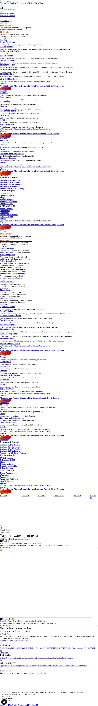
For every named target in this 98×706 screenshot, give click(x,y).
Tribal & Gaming (7, 124)
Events (3, 162)
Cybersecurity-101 (7, 196)
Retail (2, 120)
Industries (3, 355)
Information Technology (11, 111)
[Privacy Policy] (49, 696)
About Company (6, 641)
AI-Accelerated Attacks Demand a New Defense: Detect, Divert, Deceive (32, 86)
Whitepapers (50, 666)
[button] (49, 528)
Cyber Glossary (6, 204)
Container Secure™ (8, 298)
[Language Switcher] (1, 18)
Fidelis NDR (16, 648)
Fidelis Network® (7, 248)
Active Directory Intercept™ (11, 267)
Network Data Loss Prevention (12, 274)
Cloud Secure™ (6, 290)
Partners (3, 145)
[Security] (49, 703)
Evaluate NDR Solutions (10, 180)
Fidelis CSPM (60, 648)
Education (4, 115)
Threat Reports (6, 209)
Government (5, 97)
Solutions (3, 231)
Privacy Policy (33, 692)
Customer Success (8, 158)
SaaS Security (6, 56)
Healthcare (5, 102)
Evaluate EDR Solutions (10, 186)
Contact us (4, 653)
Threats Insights (7, 200)
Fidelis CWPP (89, 648)
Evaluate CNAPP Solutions (11, 184)
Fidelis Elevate (5, 648)
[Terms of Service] (49, 698)
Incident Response (8, 69)
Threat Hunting (7, 74)
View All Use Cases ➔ (10, 79)
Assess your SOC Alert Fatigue (13, 188)
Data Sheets (66, 666)
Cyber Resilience (7, 42)
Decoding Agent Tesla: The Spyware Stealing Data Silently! (23, 621)
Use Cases (4, 305)
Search (2, 530)
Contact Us (4, 493)
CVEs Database (6, 193)
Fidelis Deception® (8, 261)
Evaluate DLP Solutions (10, 182)
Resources (4, 440)
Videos (3, 219)
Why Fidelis (4, 403)
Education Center (27, 666)
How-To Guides (6, 217)
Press (2, 149)
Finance (3, 106)
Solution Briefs (76, 666)
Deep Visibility (6, 47)
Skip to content (5, 1)
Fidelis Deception (37, 648)
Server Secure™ (7, 282)
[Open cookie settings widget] (4, 702)
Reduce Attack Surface (10, 51)
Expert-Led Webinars (9, 215)
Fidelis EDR (25, 648)
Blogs (2, 198)
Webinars (58, 666)
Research (41, 666)
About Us (4, 140)
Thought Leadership (8, 202)
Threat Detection (7, 65)
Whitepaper (5, 211)
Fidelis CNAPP (49, 648)
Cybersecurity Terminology (10, 666)
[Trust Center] (49, 701)
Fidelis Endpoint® (7, 255)
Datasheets (4, 213)
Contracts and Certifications (12, 154)
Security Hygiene (8, 60)
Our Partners (17, 641)
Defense (4, 93)
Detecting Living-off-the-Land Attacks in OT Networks (21, 543)
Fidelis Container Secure (75, 648)
